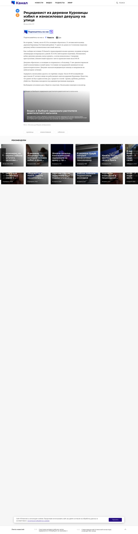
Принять (115, 520)
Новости (39, 3)
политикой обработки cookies (38, 521)
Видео (49, 3)
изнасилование (45, 132)
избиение (61, 132)
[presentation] (3, 155)
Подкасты (60, 3)
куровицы (29, 132)
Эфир (70, 3)
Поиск (122, 3)
